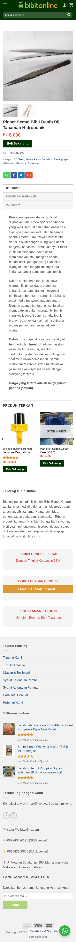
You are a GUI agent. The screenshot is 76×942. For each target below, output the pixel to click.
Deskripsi (13, 188)
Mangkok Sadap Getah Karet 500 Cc (54, 450)
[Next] (73, 447)
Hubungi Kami (13, 702)
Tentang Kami (12, 657)
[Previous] (3, 447)
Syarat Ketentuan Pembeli (21, 680)
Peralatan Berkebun (27, 163)
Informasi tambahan (21, 196)
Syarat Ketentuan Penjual (20, 687)
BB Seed (19, 159)
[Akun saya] (64, 5)
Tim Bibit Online (14, 665)
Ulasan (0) (13, 204)
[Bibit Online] (38, 5)
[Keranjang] (71, 5)
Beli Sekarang (18, 143)
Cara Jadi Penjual (15, 695)
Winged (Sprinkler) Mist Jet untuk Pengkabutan (17, 450)
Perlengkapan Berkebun (39, 159)
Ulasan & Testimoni (16, 672)
